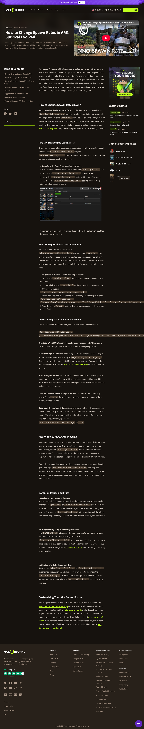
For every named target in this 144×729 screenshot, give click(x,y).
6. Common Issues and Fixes (14, 97)
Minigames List (78, 663)
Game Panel (123, 659)
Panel (119, 10)
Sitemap (6, 702)
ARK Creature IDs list (74, 547)
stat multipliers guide (73, 610)
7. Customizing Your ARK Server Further (18, 101)
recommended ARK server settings (53, 606)
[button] (39, 10)
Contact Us (54, 659)
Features (50, 10)
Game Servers (38, 10)
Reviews (53, 663)
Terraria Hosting (102, 695)
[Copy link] (84, 105)
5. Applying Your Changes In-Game (16, 94)
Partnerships (55, 667)
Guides (121, 663)
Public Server (124, 689)
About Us (53, 654)
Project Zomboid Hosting (105, 691)
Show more (125, 178)
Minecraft (29, 10)
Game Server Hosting (81, 654)
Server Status (124, 672)
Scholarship (123, 685)
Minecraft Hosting (102, 654)
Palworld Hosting (102, 687)
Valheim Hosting (102, 676)
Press (52, 675)
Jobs (52, 671)
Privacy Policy (8, 706)
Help (56, 10)
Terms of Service (9, 710)
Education (123, 681)
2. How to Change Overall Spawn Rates (18, 77)
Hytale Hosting (101, 659)
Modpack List (78, 659)
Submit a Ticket (125, 677)
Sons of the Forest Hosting (106, 707)
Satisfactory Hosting (103, 703)
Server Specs (78, 671)
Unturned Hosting (102, 699)
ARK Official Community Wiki (76, 364)
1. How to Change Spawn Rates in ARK (18, 74)
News (64, 10)
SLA (5, 714)
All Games (99, 711)
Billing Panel (123, 654)
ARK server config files (48, 128)
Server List (77, 667)
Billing (110, 10)
